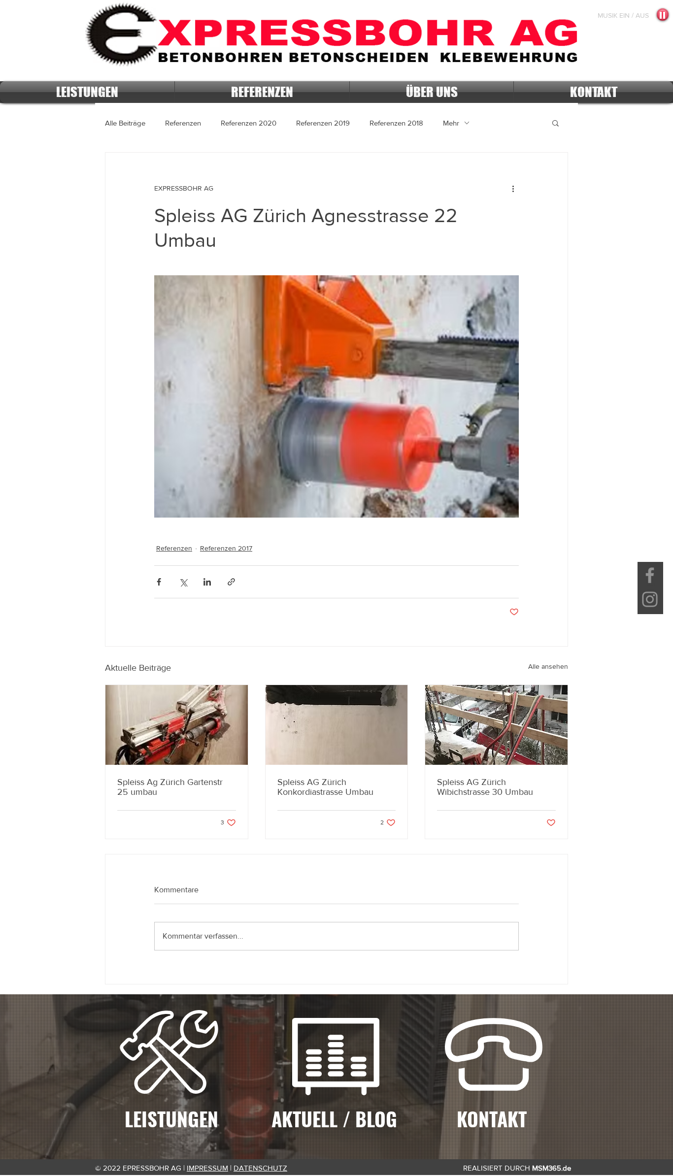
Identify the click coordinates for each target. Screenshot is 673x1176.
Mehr (451, 123)
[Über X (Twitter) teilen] (183, 582)
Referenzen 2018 (396, 123)
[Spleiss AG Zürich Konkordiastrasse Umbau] (337, 725)
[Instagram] (649, 599)
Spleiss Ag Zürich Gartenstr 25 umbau (170, 787)
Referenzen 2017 (226, 548)
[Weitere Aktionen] (513, 188)
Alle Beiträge (125, 123)
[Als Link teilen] (231, 582)
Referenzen (183, 123)
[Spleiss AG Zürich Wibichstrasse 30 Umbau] (496, 725)
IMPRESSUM (207, 1168)
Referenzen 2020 (248, 123)
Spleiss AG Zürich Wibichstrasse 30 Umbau (485, 787)
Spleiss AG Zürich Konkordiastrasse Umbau (325, 787)
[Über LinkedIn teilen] (207, 582)
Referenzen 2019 (323, 123)
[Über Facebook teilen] (159, 582)
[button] (555, 123)
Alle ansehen (548, 666)
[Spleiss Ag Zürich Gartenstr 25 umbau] (176, 725)
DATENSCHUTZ (260, 1168)
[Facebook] (649, 575)
